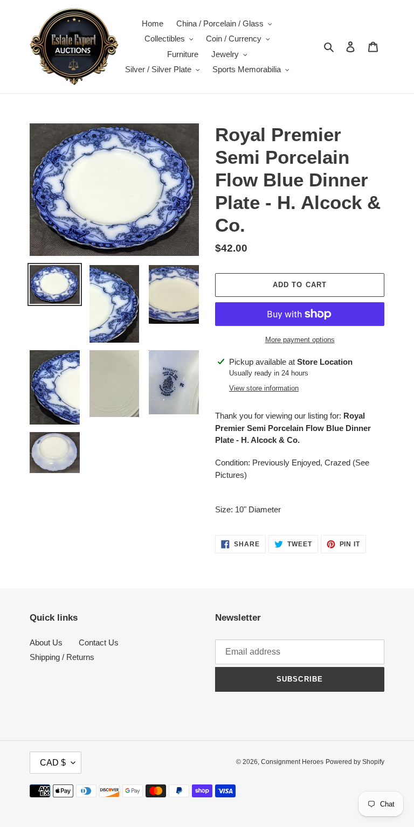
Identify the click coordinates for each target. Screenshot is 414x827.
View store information (264, 388)
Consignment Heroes (292, 762)
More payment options (300, 340)
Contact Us (99, 642)
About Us (46, 642)
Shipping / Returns (62, 657)
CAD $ (53, 762)
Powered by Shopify (355, 762)
